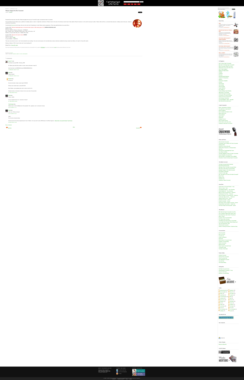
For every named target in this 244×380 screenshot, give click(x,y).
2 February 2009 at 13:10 (13, 75)
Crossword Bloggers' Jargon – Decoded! (226, 99)
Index (139, 4)
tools (221, 307)
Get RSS (119, 373)
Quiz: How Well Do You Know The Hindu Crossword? (228, 174)
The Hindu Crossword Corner (224, 268)
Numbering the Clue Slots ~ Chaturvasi (226, 193)
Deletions (220, 79)
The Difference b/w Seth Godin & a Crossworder (227, 220)
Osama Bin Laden (14, 45)
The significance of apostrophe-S (225, 108)
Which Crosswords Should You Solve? (226, 66)
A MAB (14, 37)
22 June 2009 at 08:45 (12, 101)
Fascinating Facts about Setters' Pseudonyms (227, 214)
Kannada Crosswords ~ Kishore (224, 199)
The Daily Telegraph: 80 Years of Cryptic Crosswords (228, 153)
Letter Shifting (221, 85)
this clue (13, 25)
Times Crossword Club (223, 258)
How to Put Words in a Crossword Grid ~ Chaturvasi (228, 195)
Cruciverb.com (221, 235)
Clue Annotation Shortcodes (224, 98)
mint (221, 302)
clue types (232, 293)
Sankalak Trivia (221, 178)
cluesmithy (222, 295)
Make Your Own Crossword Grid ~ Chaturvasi (227, 192)
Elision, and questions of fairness (225, 107)
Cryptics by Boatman (222, 237)
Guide (129, 4)
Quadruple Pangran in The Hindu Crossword (227, 170)
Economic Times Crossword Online (225, 217)
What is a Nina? (222, 216)
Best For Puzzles (222, 234)
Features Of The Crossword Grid (225, 96)
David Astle (221, 238)
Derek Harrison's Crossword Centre (225, 240)
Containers (221, 73)
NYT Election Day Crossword (224, 219)
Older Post (9, 128)
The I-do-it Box (221, 261)
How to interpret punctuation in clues (225, 111)
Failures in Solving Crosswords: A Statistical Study (228, 226)
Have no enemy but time (223, 120)
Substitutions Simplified (223, 80)
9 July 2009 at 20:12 (12, 113)
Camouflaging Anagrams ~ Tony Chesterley (227, 189)
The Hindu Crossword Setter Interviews (226, 164)
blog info (231, 291)
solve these (222, 306)
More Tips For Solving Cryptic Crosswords (226, 64)
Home (125, 4)
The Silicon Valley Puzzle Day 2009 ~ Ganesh (227, 205)
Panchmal (10, 78)
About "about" (221, 116)
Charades (220, 72)
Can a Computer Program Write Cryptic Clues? (227, 213)
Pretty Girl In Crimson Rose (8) (224, 146)
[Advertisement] (20, 16)
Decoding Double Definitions (224, 76)
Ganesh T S (10, 61)
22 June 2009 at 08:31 (12, 92)
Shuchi (9, 72)
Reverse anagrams (222, 110)
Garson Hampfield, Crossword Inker (225, 154)
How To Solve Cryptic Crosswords (225, 63)
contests (231, 295)
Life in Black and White (223, 152)
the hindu (231, 306)
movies (231, 302)
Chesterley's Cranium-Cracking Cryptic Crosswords (228, 157)
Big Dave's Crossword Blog (224, 273)
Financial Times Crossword (224, 256)
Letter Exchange (222, 86)
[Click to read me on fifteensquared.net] (226, 318)
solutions (231, 304)
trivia (231, 307)
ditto (231, 296)
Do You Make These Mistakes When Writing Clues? (228, 222)
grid (230, 298)
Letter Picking (221, 83)
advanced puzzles (223, 290)
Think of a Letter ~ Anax (223, 188)
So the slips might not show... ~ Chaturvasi (227, 196)
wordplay (221, 310)
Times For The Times (223, 271)
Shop (135, 4)
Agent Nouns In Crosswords (224, 92)
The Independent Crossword (224, 259)
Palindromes (221, 117)
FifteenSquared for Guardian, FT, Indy (226, 270)
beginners (232, 290)
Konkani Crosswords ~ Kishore (224, 201)
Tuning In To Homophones (223, 77)
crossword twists (223, 296)
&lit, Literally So (222, 89)
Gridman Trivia (221, 177)
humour (231, 299)
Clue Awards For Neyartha (223, 171)
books (221, 293)
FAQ (132, 4)
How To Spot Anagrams (223, 69)
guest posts (222, 299)
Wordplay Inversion (222, 119)
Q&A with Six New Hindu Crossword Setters (227, 168)
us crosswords (232, 309)
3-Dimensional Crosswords (223, 224)
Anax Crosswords (222, 232)
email (55, 47)
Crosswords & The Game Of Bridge (225, 95)
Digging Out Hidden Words (223, 70)
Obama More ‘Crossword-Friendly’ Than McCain (63, 120)
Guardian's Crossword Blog (224, 241)
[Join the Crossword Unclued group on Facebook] (234, 18)
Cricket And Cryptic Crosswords (224, 93)
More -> (228, 27)
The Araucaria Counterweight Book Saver (226, 150)
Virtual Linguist (11, 104)
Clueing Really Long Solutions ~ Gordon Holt (227, 204)
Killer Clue (220, 149)
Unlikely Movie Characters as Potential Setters (227, 147)
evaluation (222, 298)
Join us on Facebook (122, 371)
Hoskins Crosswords (222, 243)
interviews (232, 301)
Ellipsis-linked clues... (223, 113)
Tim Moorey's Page (222, 247)
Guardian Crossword (222, 255)
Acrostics (220, 82)
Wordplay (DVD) (222, 144)
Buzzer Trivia (221, 175)
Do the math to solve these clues (225, 121)
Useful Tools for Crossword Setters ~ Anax (226, 186)
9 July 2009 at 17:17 (12, 107)
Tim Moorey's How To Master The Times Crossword (228, 143)
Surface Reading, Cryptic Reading (225, 90)
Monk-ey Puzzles (222, 244)
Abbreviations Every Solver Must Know (226, 67)
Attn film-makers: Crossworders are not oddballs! (228, 156)
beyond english (223, 291)
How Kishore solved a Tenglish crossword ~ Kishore (228, 202)
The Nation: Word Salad (223, 248)
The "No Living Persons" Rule (224, 223)
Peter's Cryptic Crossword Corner (225, 245)
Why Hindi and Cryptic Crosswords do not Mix (227, 211)
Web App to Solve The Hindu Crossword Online (227, 167)
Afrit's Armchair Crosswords (224, 141)
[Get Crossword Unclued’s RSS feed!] (222, 18)
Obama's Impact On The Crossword (14, 10)
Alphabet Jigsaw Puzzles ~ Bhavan (225, 198)
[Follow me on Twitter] (229, 18)
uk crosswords (222, 309)
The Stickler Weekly (222, 262)
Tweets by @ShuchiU (222, 344)
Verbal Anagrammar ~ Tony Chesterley (226, 191)
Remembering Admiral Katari (224, 165)
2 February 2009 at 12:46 (13, 69)
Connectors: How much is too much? (225, 123)
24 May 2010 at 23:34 (12, 122)
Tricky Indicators (222, 114)
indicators (222, 301)
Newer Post (138, 128)
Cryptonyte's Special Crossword (224, 180)
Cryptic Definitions (222, 88)
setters (221, 304)
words (10, 12)
